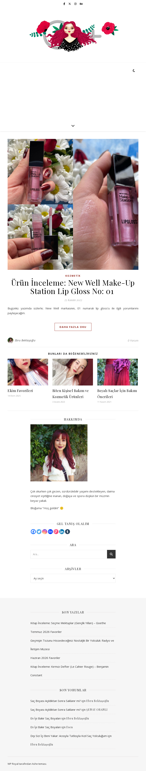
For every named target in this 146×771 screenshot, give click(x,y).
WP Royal (13, 763)
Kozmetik (73, 275)
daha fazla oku (73, 327)
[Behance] (50, 531)
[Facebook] (33, 531)
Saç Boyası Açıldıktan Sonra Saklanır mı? (55, 701)
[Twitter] (38, 531)
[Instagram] (44, 531)
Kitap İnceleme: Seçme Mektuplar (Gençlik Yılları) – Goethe (68, 623)
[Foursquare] (56, 531)
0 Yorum (133, 340)
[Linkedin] (61, 531)
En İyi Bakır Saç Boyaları (45, 718)
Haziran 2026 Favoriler (45, 658)
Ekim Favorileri (20, 390)
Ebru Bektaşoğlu (25, 340)
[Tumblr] (67, 531)
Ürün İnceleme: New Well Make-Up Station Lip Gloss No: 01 (73, 286)
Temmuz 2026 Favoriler (46, 632)
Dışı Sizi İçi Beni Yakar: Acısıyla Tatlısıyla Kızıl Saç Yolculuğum (68, 736)
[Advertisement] (73, 91)
